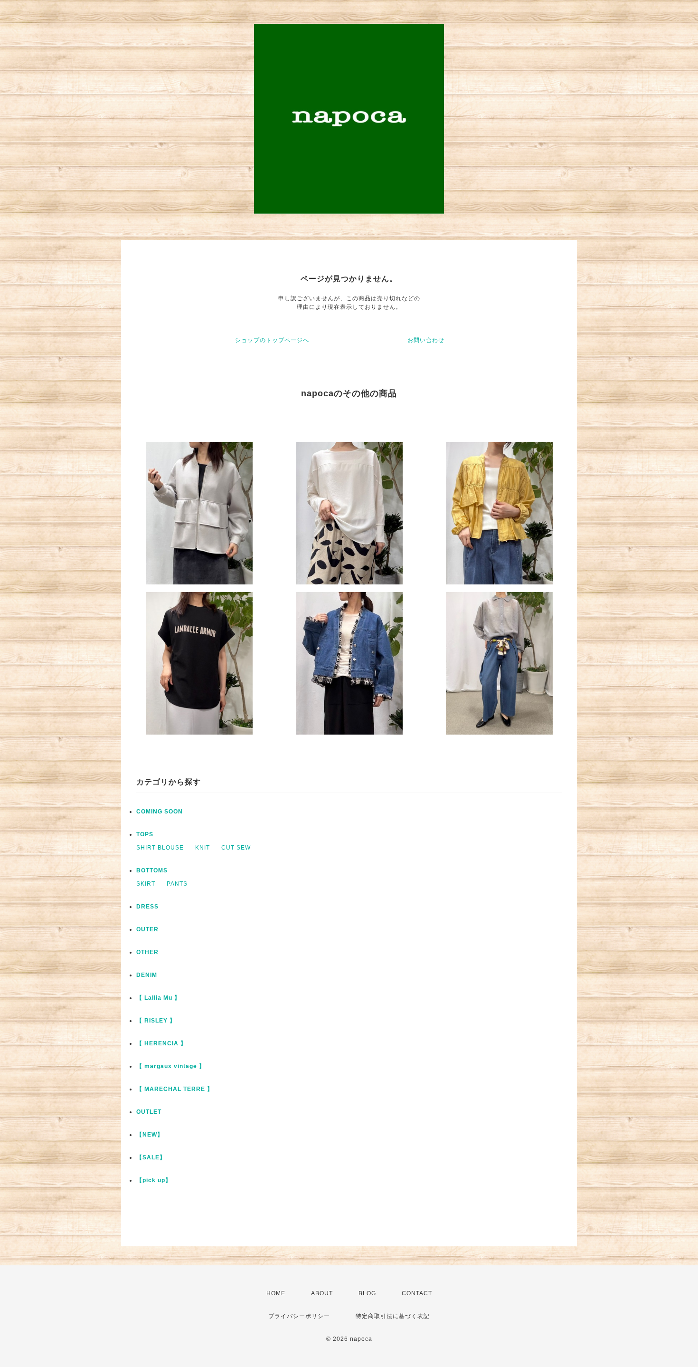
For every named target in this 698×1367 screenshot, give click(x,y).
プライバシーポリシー (299, 1316)
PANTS (177, 883)
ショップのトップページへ (272, 340)
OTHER (147, 952)
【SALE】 (151, 1157)
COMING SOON (159, 811)
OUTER (147, 929)
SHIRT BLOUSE (160, 847)
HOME (275, 1293)
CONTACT (417, 1293)
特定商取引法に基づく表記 (393, 1316)
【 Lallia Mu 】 (158, 997)
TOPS (144, 834)
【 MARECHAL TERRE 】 (174, 1089)
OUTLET (148, 1112)
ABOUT (322, 1293)
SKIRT (145, 883)
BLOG (367, 1293)
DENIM (146, 975)
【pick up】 (153, 1180)
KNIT (202, 847)
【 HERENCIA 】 (161, 1043)
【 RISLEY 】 (156, 1020)
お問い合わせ (425, 340)
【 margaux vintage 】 (170, 1066)
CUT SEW (236, 847)
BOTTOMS (152, 870)
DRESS (147, 906)
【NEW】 (149, 1134)
